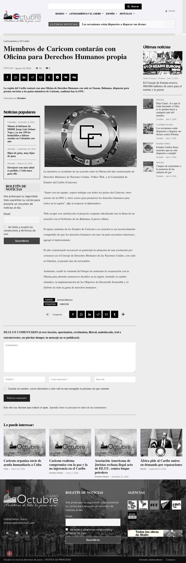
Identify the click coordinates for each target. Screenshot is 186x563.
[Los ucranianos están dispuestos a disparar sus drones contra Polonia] (148, 129)
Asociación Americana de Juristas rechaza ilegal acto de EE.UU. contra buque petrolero (114, 466)
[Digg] (74, 77)
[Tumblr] (49, 77)
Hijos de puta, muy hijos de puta (21, 154)
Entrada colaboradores (151, 559)
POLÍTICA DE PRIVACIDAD (58, 559)
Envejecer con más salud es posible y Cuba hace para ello (20, 170)
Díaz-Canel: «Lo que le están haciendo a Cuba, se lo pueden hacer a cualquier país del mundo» (168, 109)
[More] (123, 314)
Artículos (11, 149)
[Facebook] (7, 77)
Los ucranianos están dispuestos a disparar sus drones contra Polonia (168, 131)
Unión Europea (149, 78)
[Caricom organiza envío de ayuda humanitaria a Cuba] (25, 442)
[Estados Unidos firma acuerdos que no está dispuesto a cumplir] (148, 148)
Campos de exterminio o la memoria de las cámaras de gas (168, 169)
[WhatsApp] (15, 77)
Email (7, 214)
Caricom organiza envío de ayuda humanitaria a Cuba (22, 462)
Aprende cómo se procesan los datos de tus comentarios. (78, 407)
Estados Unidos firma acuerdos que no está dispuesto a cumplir (167, 150)
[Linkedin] (24, 77)
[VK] (65, 77)
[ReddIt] (32, 77)
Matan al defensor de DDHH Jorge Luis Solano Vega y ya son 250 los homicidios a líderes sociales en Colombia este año (21, 133)
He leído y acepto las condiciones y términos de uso (20, 230)
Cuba (6, 469)
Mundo (143, 469)
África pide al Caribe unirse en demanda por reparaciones (161, 462)
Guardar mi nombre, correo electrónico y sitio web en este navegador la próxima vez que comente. (59, 388)
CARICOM (64, 304)
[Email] (40, 77)
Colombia (11, 122)
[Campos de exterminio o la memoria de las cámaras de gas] (148, 167)
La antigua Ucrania (164, 125)
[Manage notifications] (9, 553)
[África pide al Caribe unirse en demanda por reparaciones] (161, 442)
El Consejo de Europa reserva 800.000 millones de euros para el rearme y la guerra (162, 86)
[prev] (167, 24)
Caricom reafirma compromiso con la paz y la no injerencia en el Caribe (68, 464)
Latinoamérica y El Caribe (16, 41)
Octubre (21, 98)
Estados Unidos (163, 144)
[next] (172, 24)
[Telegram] (57, 77)
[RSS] (7, 533)
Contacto (170, 559)
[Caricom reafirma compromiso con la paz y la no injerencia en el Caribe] (70, 442)
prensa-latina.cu (64, 299)
